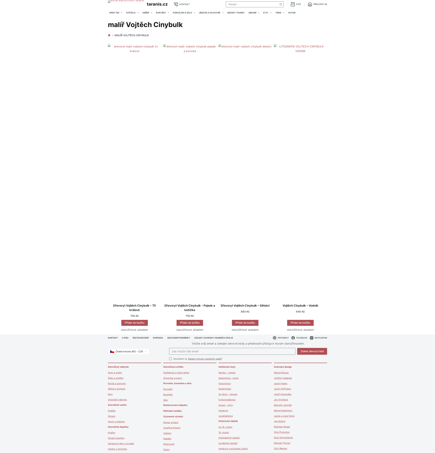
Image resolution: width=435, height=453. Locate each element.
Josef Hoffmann (282, 388)
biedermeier (225, 388)
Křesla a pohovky (117, 383)
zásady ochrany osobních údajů (213, 338)
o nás (125, 338)
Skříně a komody (116, 388)
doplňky (161, 12)
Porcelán (167, 389)
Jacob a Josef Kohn (284, 416)
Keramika (168, 394)
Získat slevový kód (312, 351)
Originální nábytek (117, 399)
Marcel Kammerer (283, 410)
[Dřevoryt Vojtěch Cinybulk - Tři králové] (134, 171)
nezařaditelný (226, 416)
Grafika (111, 410)
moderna (223, 410)
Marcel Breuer (281, 372)
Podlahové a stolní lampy (176, 372)
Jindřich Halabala (283, 378)
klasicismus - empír (229, 378)
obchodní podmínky (178, 338)
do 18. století (225, 427)
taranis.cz (157, 4)
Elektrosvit (169, 444)
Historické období (228, 421)
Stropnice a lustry (172, 378)
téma (278, 12)
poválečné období (228, 443)
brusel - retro (226, 405)
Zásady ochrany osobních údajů (204, 358)
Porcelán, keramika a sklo (177, 383)
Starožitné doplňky (118, 426)
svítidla (131, 12)
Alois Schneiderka (283, 437)
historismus (225, 383)
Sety (110, 394)
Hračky (111, 432)
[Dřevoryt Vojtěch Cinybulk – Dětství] (245, 171)
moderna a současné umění (233, 448)
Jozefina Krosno (171, 427)
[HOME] (109, 35)
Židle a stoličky (116, 378)
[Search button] (281, 4)
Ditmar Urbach (170, 422)
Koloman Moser (282, 426)
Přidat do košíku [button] (134, 322)
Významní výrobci (173, 416)
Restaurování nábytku (175, 405)
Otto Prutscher (282, 432)
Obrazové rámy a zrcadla (121, 443)
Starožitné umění (117, 405)
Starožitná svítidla (173, 366)
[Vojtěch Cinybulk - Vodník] (300, 171)
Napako (167, 438)
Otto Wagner (280, 448)
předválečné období (229, 437)
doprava (158, 338)
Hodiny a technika (117, 449)
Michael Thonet (282, 443)
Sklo (165, 400)
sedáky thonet (236, 12)
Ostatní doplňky (116, 438)
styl (265, 12)
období (252, 12)
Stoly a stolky (115, 372)
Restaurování (141, 338)
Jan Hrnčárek (281, 399)
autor (291, 12)
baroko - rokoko (227, 372)
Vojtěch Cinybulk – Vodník (300, 305)
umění (145, 12)
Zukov (166, 449)
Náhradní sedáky (172, 410)
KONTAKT (184, 4)
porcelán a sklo (182, 12)
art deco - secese (228, 394)
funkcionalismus (227, 399)
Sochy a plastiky (116, 421)
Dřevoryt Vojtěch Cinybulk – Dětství (245, 305)
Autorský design (283, 366)
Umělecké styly (227, 366)
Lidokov (167, 433)
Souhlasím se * (198, 358)
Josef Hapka (280, 383)
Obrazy (111, 416)
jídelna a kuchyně (209, 12)
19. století (224, 432)
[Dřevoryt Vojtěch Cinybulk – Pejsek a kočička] (190, 171)
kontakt (113, 338)
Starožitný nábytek (118, 366)
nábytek (114, 12)
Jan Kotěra (279, 421)
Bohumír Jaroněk (283, 405)
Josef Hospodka (282, 394)
